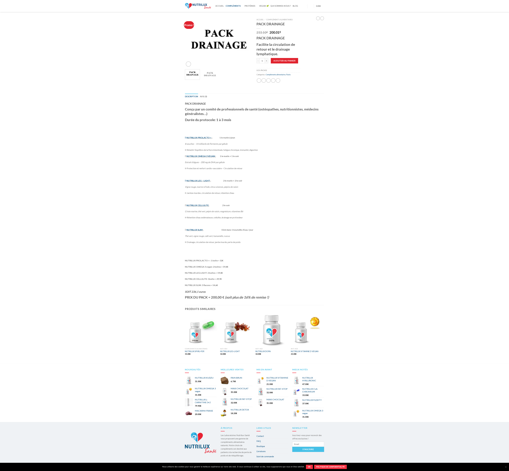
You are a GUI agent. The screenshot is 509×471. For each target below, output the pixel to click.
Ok (309, 467)
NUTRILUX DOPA (263, 351)
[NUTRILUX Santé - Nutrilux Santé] (198, 6)
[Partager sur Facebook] (259, 80)
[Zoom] (188, 64)
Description (191, 96)
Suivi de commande (265, 456)
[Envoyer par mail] (268, 80)
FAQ (258, 441)
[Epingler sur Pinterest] (273, 80)
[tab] (191, 96)
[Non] (505, 468)
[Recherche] (304, 6)
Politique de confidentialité (330, 467)
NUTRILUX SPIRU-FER (194, 351)
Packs (288, 75)
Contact (260, 436)
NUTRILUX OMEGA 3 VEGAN (201, 156)
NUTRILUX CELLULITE (198, 205)
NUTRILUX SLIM (195, 229)
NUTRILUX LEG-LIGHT (230, 351)
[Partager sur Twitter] (264, 80)
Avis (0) (203, 96)
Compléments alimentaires (279, 20)
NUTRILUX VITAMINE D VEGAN (304, 351)
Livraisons (261, 451)
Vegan (262, 6)
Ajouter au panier (284, 60)
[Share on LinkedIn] (278, 80)
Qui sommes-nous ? (280, 6)
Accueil (219, 6)
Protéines (250, 6)
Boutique (260, 446)
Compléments (233, 6)
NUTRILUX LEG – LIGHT (198, 180)
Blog (295, 6)
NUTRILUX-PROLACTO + (199, 137)
